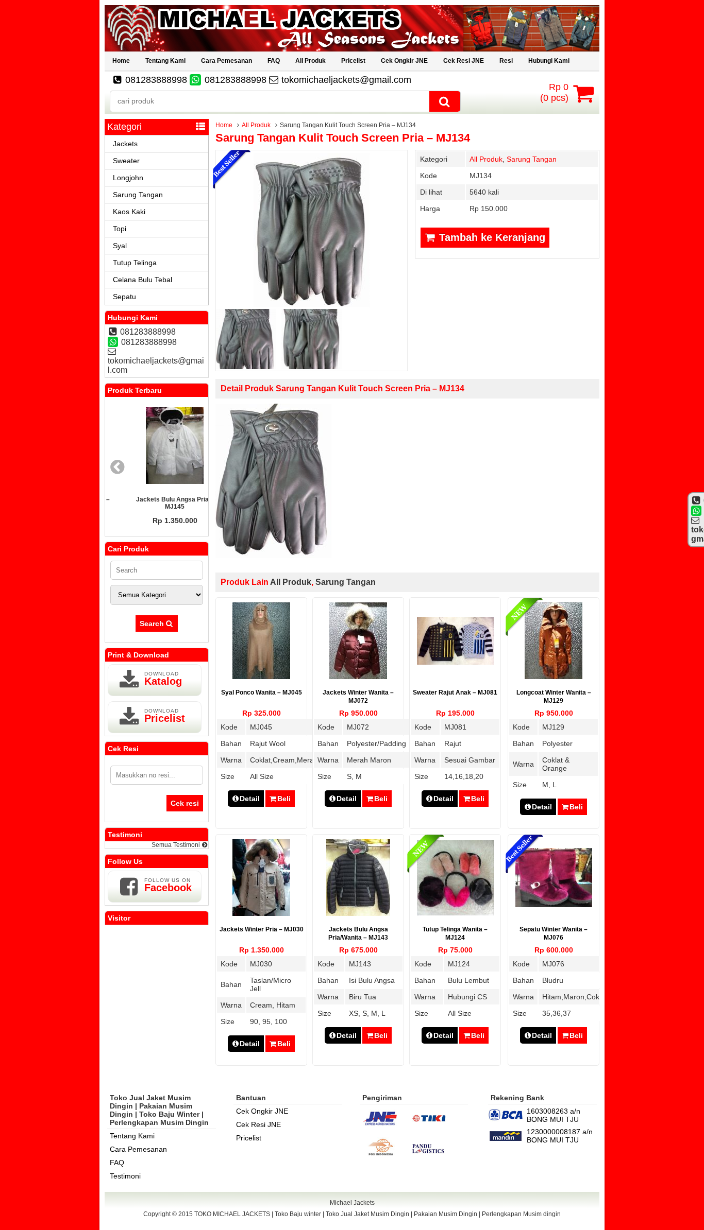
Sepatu (124, 296)
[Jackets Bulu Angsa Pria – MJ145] (156, 446)
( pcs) (554, 92)
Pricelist (353, 60)
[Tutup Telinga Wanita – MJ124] (455, 913)
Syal (120, 245)
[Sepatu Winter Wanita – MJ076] (553, 904)
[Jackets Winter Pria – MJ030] (261, 913)
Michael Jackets (352, 1202)
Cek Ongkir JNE (404, 60)
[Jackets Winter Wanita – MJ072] (358, 676)
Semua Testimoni (177, 844)
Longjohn (128, 178)
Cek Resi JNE (463, 60)
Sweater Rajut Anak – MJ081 (455, 692)
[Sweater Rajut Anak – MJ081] (455, 662)
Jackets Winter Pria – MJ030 (262, 929)
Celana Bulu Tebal (142, 279)
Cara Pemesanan (226, 60)
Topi (119, 228)
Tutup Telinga (135, 262)
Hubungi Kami (548, 60)
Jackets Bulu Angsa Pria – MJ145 (157, 503)
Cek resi (185, 803)
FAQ (273, 60)
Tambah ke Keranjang (490, 237)
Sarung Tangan (532, 159)
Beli (284, 798)
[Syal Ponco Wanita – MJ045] (261, 676)
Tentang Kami (165, 60)
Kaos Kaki (129, 211)
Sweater (126, 161)
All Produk (310, 60)
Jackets (125, 144)
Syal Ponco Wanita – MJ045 (261, 692)
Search (153, 623)
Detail (250, 798)
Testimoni (125, 1176)
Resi (506, 60)
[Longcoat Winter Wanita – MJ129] (553, 676)
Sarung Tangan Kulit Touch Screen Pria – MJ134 (342, 137)
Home (121, 60)
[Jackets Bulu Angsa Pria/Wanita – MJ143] (358, 913)
